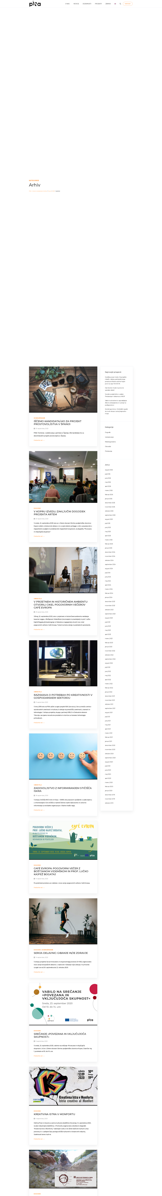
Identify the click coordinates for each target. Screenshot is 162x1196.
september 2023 (110, 614)
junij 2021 (108, 721)
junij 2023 (108, 626)
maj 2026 (108, 482)
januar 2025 (108, 548)
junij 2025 (108, 527)
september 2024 (110, 564)
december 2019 (110, 795)
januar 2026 (108, 499)
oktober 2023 (109, 610)
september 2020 (110, 758)
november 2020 (110, 749)
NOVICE (76, 4)
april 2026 (108, 486)
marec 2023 (108, 638)
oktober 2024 (109, 560)
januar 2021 (108, 741)
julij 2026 (107, 474)
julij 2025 (107, 523)
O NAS (67, 4)
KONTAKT (128, 3)
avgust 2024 (109, 568)
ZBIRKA (108, 4)
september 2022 (110, 659)
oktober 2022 (109, 655)
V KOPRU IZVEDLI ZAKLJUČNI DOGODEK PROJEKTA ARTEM (59, 513)
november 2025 (110, 507)
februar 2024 (109, 593)
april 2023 (108, 634)
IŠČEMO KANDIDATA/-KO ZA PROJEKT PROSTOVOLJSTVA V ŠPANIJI (57, 423)
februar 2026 (109, 494)
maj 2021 (108, 725)
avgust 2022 (109, 663)
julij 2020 (107, 766)
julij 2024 (107, 573)
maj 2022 (108, 675)
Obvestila (38, 598)
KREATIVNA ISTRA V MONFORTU (54, 1114)
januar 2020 (108, 790)
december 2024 (110, 552)
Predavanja (108, 451)
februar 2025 (109, 544)
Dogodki (37, 508)
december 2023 (110, 601)
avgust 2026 (109, 470)
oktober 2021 (109, 704)
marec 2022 (108, 684)
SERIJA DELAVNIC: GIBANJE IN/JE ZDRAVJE (61, 952)
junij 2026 (108, 478)
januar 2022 (108, 692)
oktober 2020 (109, 753)
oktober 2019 (109, 803)
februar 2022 (109, 688)
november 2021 (110, 700)
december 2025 (110, 503)
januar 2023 (108, 647)
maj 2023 (108, 630)
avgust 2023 (109, 618)
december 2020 (110, 745)
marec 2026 (108, 490)
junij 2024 (108, 577)
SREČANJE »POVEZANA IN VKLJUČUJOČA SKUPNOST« (60, 1035)
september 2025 (110, 515)
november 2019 (110, 799)
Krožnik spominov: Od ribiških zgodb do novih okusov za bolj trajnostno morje (116, 411)
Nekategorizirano (110, 442)
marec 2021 (108, 733)
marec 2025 (108, 540)
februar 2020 (109, 786)
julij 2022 (107, 667)
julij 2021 (107, 716)
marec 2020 (109, 782)
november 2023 (110, 605)
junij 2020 (108, 770)
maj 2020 (108, 774)
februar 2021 (109, 737)
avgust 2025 (109, 519)
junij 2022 (108, 671)
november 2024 (110, 556)
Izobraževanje (39, 418)
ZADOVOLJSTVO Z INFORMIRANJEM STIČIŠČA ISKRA (63, 790)
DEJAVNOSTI (87, 4)
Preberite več (38, 440)
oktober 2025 (109, 511)
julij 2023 (107, 622)
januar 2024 (108, 597)
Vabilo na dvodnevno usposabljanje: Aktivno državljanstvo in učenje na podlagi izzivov (116, 403)
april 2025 (108, 536)
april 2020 (108, 778)
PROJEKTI (98, 4)
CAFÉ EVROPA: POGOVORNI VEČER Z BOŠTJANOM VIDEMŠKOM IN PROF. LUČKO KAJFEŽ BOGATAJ (61, 871)
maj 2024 (108, 581)
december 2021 (110, 696)
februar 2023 (109, 642)
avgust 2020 (109, 762)
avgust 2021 (109, 712)
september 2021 (110, 708)
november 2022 (110, 651)
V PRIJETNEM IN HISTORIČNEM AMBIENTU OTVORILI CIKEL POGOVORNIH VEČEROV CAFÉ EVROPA (61, 604)
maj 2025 (108, 531)
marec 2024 (109, 589)
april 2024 (108, 585)
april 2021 (108, 729)
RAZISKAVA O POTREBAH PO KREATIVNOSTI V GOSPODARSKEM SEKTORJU (63, 696)
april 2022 (108, 679)
